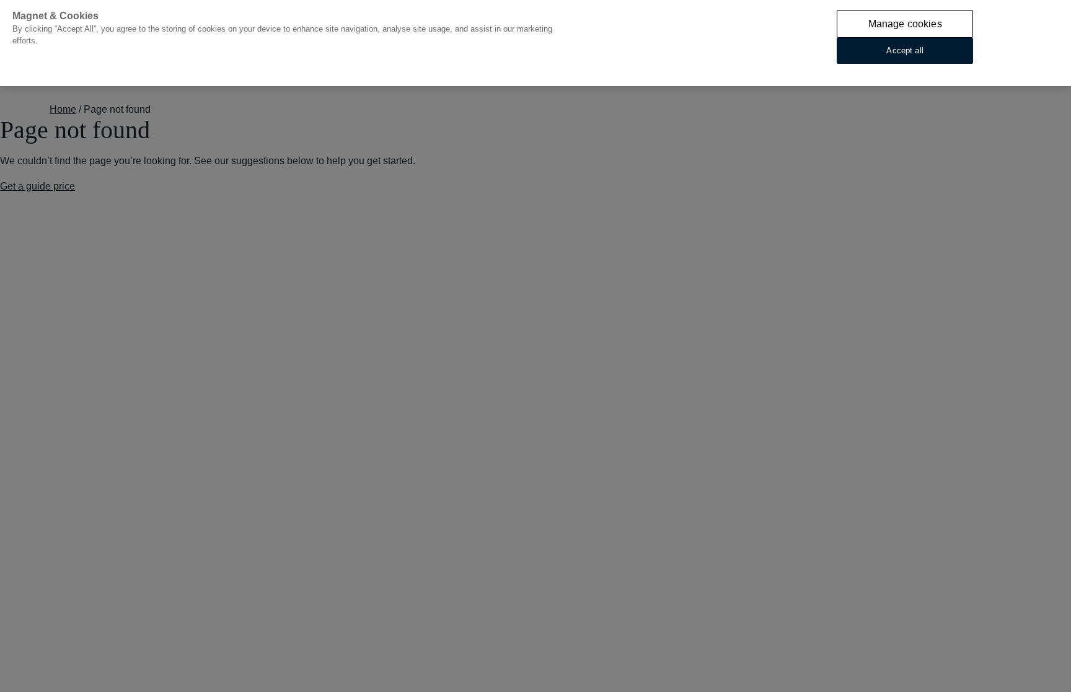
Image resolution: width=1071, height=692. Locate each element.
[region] (535, 43)
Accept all (904, 50)
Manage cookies (905, 24)
